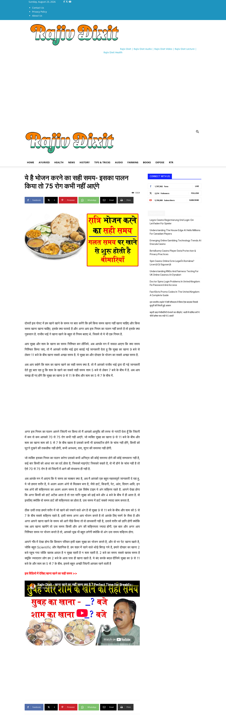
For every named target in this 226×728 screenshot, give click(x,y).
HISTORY (85, 162)
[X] (67, 1)
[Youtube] (70, 1)
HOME (30, 162)
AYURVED (44, 162)
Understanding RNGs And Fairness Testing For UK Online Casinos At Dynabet (174, 273)
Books (147, 162)
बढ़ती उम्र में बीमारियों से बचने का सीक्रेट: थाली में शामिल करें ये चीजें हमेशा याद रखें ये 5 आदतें (175, 314)
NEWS (71, 162)
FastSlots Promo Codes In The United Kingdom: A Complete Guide (175, 293)
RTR (171, 162)
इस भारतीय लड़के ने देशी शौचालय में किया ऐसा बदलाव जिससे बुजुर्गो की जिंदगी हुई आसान (174, 304)
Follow (195, 193)
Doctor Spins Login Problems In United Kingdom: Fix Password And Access (175, 283)
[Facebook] (64, 1)
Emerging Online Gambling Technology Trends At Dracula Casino (175, 242)
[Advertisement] (85, 66)
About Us (37, 15)
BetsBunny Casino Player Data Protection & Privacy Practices (173, 252)
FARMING (132, 162)
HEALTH (59, 162)
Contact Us (38, 7)
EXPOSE (160, 162)
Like (197, 186)
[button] (197, 132)
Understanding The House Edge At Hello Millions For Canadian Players (175, 232)
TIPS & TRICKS (102, 162)
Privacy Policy (39, 11)
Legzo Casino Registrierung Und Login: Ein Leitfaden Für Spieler (172, 222)
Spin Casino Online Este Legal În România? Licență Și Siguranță (172, 263)
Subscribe (194, 200)
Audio (119, 162)
